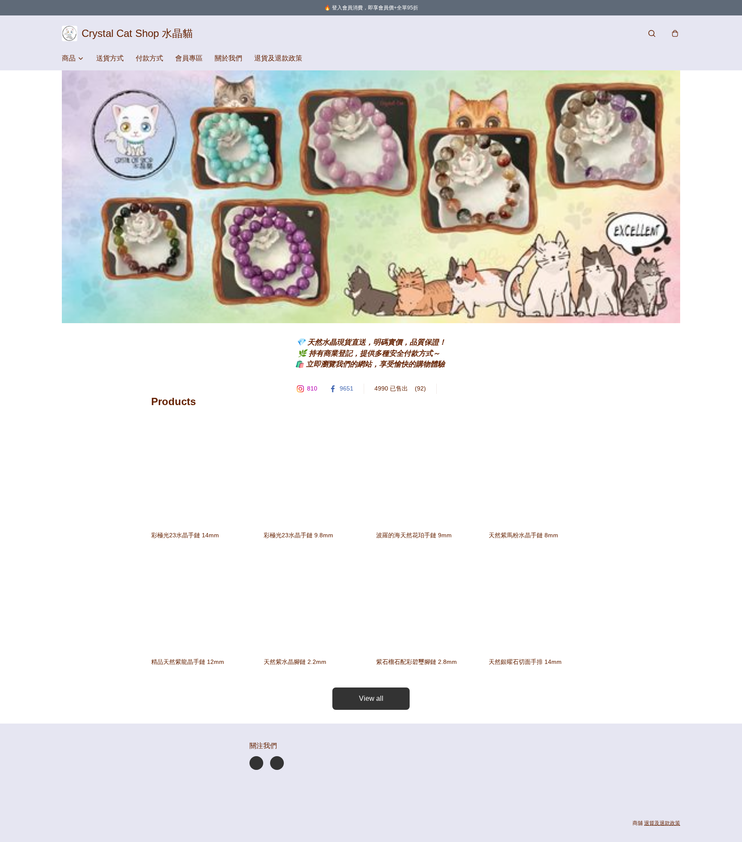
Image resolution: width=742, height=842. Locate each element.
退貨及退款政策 (278, 58)
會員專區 (189, 58)
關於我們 (228, 58)
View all (371, 698)
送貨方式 (110, 58)
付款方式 (149, 58)
